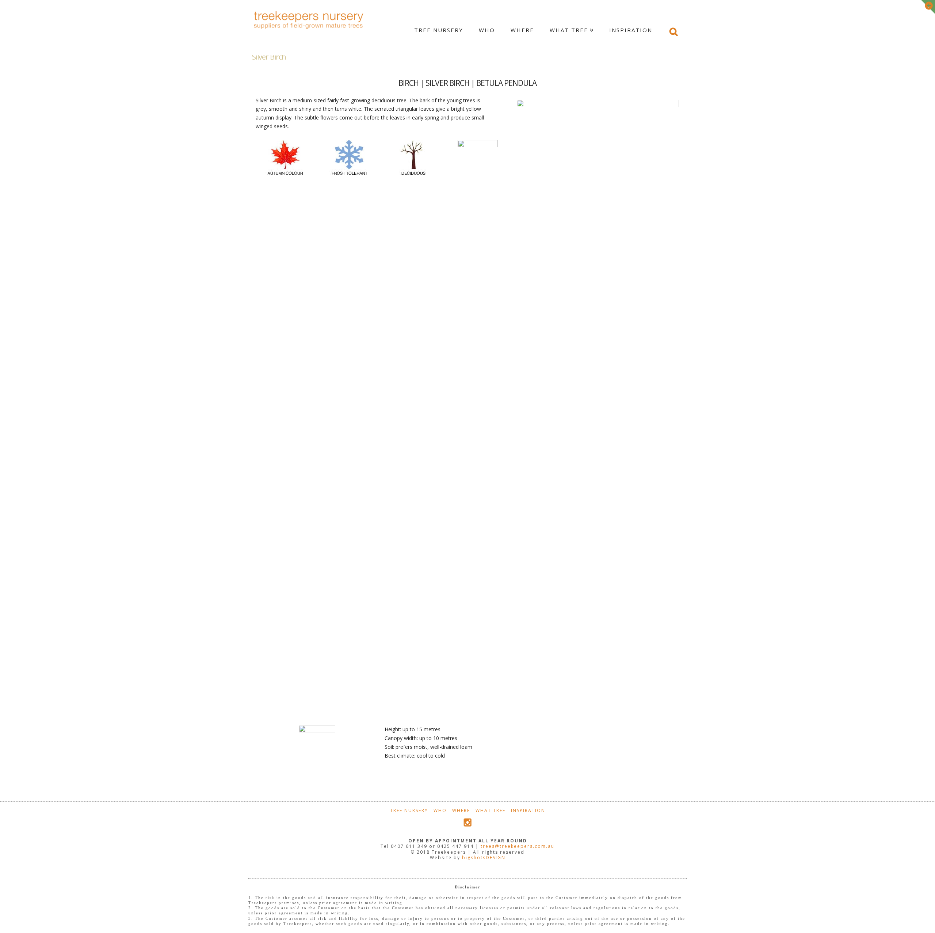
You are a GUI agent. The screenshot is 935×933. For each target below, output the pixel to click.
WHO (440, 810)
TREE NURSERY (409, 810)
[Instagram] (468, 822)
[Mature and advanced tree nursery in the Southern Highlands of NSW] (308, 18)
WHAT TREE (490, 810)
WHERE (461, 810)
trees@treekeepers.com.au (517, 846)
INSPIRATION (528, 810)
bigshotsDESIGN (483, 857)
